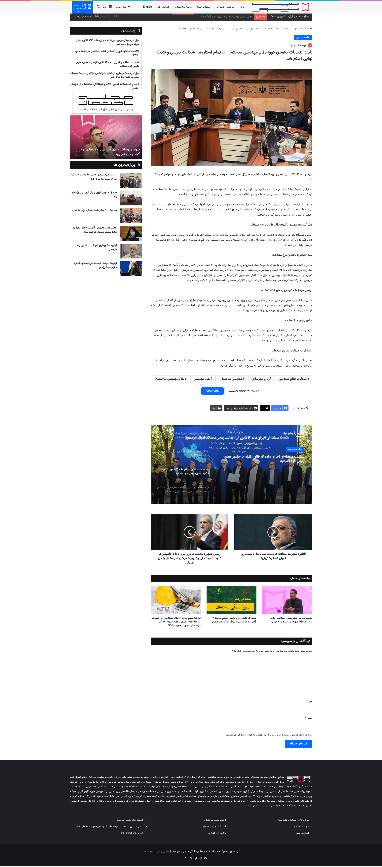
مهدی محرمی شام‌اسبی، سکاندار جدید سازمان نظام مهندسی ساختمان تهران (291, 620)
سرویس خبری (227, 7)
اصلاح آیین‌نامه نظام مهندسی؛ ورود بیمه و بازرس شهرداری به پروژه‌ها (216, 16)
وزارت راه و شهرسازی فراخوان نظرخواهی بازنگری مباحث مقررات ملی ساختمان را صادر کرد (265, 459)
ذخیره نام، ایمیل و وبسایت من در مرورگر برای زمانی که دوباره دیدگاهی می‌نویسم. (267, 735)
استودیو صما (204, 7)
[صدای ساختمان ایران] (282, 7)
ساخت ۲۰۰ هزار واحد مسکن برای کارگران (94, 210)
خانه (242, 7)
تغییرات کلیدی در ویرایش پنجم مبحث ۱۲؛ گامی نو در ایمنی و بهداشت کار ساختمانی (233, 620)
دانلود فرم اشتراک (217, 833)
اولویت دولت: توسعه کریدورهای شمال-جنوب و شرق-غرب (95, 265)
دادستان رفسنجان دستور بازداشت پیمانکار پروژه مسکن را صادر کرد (93, 177)
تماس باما (100, 16)
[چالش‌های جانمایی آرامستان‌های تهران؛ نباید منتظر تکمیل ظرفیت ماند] (131, 233)
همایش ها (164, 7)
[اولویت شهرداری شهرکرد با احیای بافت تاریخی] (131, 251)
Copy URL (212, 391)
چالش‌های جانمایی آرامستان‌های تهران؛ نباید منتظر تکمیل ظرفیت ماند (95, 230)
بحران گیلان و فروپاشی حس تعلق (115, 154)
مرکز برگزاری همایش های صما (293, 820)
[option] (231, 464)
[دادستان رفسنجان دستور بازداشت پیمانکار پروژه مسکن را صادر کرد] (131, 180)
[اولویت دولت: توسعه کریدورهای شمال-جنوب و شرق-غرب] (131, 268)
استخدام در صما (83, 16)
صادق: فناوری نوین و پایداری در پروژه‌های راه (94, 194)
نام (309, 701)
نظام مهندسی (296, 29)
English (147, 7)
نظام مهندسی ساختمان (169, 378)
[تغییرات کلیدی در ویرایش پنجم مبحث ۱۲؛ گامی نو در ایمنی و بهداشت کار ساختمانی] (231, 600)
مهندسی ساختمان (231, 378)
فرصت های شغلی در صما (130, 820)
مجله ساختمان (183, 7)
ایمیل (308, 718)
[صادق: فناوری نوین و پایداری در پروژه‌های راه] (131, 198)
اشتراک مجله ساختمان (214, 827)
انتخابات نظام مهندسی (293, 378)
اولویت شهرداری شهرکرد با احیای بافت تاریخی (96, 247)
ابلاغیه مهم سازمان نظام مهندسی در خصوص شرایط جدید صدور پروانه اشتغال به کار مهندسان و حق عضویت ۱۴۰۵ (176, 622)
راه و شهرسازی (260, 378)
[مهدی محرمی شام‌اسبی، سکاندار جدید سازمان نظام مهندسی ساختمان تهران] (287, 600)
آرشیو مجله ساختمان (215, 820)
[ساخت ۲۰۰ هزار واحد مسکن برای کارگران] (131, 215)
